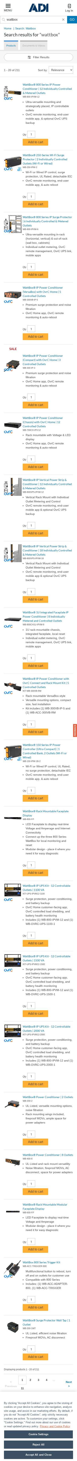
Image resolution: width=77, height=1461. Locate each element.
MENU (8, 10)
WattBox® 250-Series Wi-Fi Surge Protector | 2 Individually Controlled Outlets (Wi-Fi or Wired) (45, 159)
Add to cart (35, 142)
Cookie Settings (38, 1434)
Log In (69, 10)
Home (7, 28)
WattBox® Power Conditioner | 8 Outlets (48, 1154)
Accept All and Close (38, 1454)
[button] (75, 730)
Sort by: (43, 70)
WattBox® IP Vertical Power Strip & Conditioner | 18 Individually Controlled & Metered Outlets (47, 550)
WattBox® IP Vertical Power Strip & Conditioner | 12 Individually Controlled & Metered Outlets (47, 484)
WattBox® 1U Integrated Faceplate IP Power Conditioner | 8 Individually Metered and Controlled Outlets (46, 616)
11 (22, 1388)
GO (72, 19)
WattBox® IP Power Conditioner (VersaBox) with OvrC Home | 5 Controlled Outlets (43, 292)
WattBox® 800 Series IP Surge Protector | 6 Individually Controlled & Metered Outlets (47, 221)
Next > (69, 1384)
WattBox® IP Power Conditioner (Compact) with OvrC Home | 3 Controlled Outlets (43, 360)
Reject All (38, 1444)
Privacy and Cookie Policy (55, 1426)
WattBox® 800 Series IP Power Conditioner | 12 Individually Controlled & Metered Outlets (47, 89)
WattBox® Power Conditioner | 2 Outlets (48, 1097)
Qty (24, 134)
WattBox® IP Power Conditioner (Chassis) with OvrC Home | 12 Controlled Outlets (43, 422)
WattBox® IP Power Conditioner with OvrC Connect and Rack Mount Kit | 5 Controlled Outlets (46, 683)
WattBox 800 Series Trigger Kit (41, 1262)
